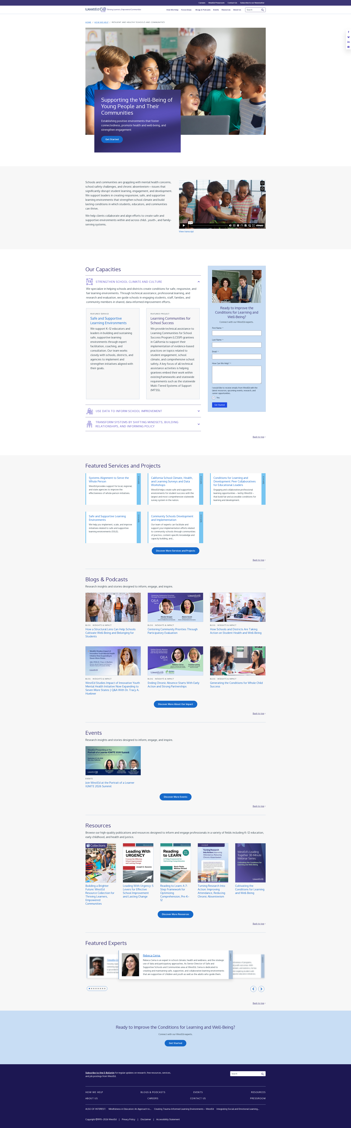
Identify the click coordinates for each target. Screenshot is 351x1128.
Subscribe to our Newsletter (252, 3)
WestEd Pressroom (216, 3)
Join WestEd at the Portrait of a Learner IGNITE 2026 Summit (109, 784)
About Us (237, 10)
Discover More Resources (175, 914)
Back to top (258, 437)
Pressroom (258, 1098)
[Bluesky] (348, 37)
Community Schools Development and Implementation (172, 517)
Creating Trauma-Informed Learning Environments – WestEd (184, 1109)
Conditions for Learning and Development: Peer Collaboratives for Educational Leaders (234, 481)
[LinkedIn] (348, 41)
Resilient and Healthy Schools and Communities (138, 22)
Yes (218, 397)
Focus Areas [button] (186, 10)
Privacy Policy (128, 1119)
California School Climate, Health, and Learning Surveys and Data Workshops (172, 481)
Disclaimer (146, 1119)
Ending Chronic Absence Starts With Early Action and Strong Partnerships (173, 684)
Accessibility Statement (168, 1119)
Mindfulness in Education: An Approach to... (130, 1109)
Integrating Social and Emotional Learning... (237, 1109)
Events (216, 10)
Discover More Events (175, 796)
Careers (202, 3)
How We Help (172, 10)
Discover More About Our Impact (175, 704)
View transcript (186, 231)
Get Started (112, 139)
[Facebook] (348, 32)
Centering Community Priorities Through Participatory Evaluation (173, 630)
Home (88, 22)
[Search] (262, 10)
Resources (226, 10)
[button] (89, 988)
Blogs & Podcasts (203, 10)
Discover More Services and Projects (175, 550)
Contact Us (232, 3)
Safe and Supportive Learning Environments (108, 320)
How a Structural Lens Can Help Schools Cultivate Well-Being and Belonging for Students (110, 632)
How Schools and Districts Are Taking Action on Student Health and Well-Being (235, 630)
